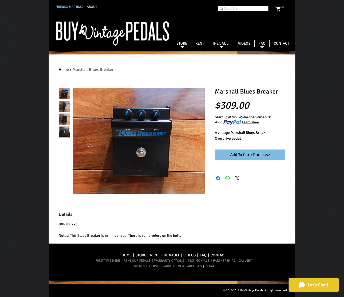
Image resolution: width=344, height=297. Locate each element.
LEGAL (210, 266)
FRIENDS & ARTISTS (146, 266)
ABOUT (169, 266)
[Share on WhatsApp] (228, 178)
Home (64, 69)
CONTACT (218, 255)
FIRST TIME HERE (108, 261)
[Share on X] (237, 178)
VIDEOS (189, 255)
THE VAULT (170, 255)
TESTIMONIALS (198, 261)
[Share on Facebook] (218, 178)
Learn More (250, 122)
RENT (154, 255)
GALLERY (244, 261)
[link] (282, 7)
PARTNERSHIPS (224, 261)
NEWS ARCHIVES (190, 266)
